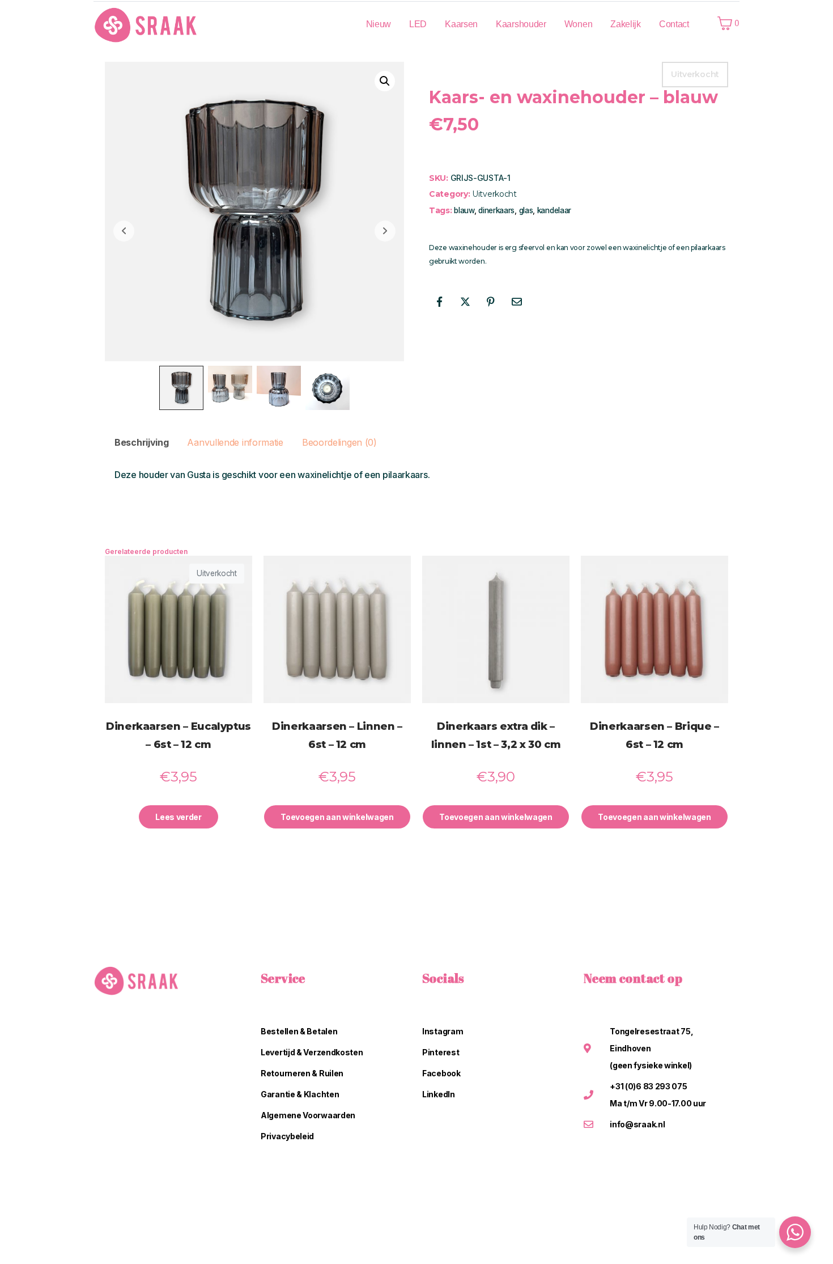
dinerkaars (496, 210)
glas (526, 210)
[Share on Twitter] (465, 301)
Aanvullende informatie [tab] (235, 442)
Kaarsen (461, 24)
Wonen (578, 24)
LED (418, 24)
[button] (385, 81)
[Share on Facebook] (439, 301)
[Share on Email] (517, 301)
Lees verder (178, 817)
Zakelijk (625, 24)
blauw (464, 210)
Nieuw (379, 24)
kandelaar (554, 210)
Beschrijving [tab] (141, 442)
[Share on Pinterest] (491, 301)
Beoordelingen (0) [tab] (339, 442)
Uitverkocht (494, 194)
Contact (674, 24)
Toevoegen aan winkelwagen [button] (337, 817)
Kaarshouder (521, 24)
